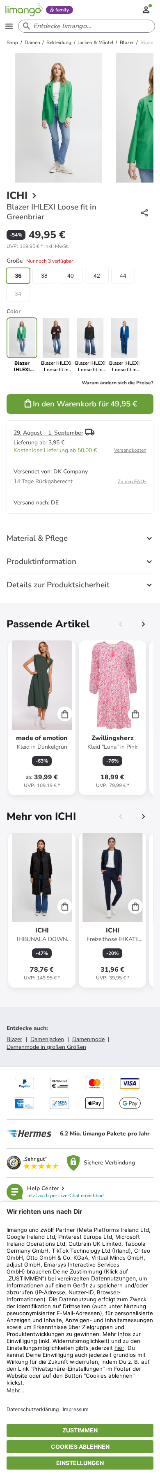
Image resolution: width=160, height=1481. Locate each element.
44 (123, 275)
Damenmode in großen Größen (46, 1047)
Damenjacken (47, 1039)
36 (18, 275)
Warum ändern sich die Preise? (117, 382)
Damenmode (88, 1039)
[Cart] (64, 714)
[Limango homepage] (24, 10)
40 (70, 275)
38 (44, 275)
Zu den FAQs (132, 481)
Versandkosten (130, 450)
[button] (38, 246)
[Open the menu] (9, 26)
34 (18, 293)
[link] (56, 345)
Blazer (14, 1039)
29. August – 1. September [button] (48, 433)
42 (97, 275)
